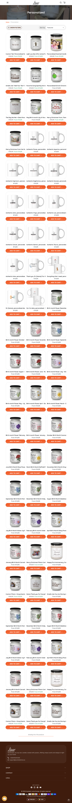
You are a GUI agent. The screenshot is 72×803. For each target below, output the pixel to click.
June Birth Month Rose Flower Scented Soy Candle (15, 467)
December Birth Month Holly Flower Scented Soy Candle (36, 499)
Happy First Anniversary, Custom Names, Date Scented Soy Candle (56, 562)
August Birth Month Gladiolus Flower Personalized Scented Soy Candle (56, 499)
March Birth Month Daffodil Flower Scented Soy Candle (36, 467)
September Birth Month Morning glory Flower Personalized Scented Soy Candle (15, 499)
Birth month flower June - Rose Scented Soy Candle (36, 372)
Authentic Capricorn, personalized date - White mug (15, 181)
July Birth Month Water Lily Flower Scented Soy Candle (15, 530)
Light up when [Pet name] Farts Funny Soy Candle (36, 54)
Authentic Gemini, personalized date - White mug (36, 244)
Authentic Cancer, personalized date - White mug (15, 244)
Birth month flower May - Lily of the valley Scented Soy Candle (15, 403)
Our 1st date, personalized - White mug (36, 308)
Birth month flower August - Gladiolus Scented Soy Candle (15, 372)
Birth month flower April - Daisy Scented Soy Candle (36, 403)
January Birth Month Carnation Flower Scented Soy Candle (15, 562)
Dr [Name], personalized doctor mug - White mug (15, 308)
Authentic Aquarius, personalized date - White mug (56, 149)
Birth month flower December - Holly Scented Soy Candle (56, 308)
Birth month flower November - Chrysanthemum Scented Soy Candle (36, 340)
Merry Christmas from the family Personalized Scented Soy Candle (15, 149)
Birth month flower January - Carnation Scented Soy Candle (36, 435)
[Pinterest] (37, 787)
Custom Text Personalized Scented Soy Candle (15, 54)
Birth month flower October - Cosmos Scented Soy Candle (15, 340)
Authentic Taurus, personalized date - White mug (56, 244)
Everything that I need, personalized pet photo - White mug (56, 276)
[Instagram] (34, 787)
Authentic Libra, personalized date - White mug (15, 213)
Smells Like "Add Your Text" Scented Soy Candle (15, 86)
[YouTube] (40, 787)
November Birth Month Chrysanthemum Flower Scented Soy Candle (56, 467)
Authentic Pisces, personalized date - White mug (36, 149)
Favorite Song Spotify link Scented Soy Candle (36, 86)
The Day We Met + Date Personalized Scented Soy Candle (15, 117)
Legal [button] (8, 778)
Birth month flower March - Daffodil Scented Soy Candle (56, 403)
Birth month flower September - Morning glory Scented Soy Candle (56, 340)
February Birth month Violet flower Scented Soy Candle (36, 530)
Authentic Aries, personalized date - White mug (15, 276)
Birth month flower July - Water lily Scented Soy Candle (56, 372)
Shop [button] (8, 768)
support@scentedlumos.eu (17, 760)
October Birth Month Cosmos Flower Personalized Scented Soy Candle (56, 435)
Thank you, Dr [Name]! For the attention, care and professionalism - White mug (36, 276)
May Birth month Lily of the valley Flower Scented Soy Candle (36, 117)
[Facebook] (31, 787)
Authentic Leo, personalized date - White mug (56, 213)
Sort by (42, 27)
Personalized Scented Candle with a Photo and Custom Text (56, 54)
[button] (9, 2)
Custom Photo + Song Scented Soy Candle (15, 594)
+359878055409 (15, 758)
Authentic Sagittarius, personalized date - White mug (36, 181)
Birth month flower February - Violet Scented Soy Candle (15, 435)
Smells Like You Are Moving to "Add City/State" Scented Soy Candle (56, 594)
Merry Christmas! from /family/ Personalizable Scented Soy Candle (56, 117)
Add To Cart (15, 60)
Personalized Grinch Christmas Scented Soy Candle (56, 86)
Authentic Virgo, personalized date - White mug (36, 213)
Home (7, 22)
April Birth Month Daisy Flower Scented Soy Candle (56, 530)
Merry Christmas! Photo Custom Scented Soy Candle (36, 562)
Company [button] (9, 773)
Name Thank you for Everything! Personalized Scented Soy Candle (36, 594)
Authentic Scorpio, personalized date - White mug (56, 181)
